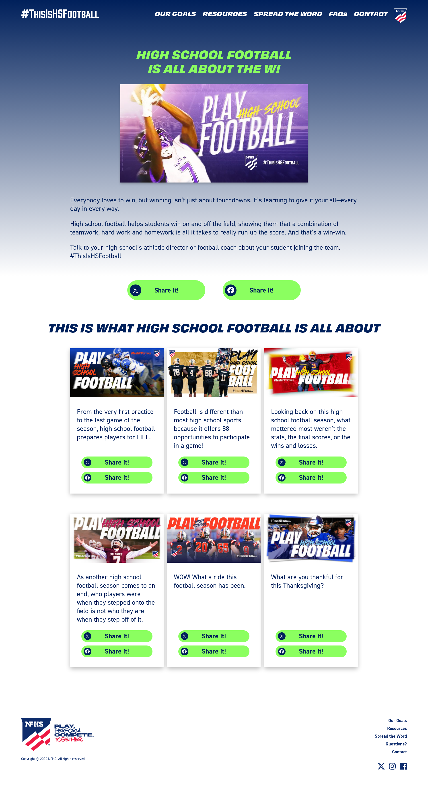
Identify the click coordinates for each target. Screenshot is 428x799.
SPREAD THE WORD (288, 13)
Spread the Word (391, 736)
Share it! (166, 290)
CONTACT (371, 13)
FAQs (338, 13)
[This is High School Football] (60, 13)
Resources (397, 728)
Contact (399, 751)
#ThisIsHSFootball (95, 256)
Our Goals (397, 720)
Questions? (396, 744)
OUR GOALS (175, 13)
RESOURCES (225, 13)
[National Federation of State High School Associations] (66, 735)
